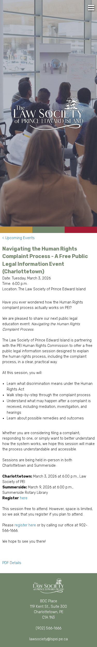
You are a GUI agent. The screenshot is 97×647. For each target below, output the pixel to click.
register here (25, 525)
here (23, 498)
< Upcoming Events (18, 238)
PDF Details (12, 563)
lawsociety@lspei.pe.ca (48, 639)
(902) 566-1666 (48, 628)
